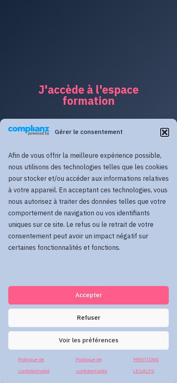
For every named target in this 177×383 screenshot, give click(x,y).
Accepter (88, 295)
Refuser (88, 318)
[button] (165, 132)
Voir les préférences (89, 340)
